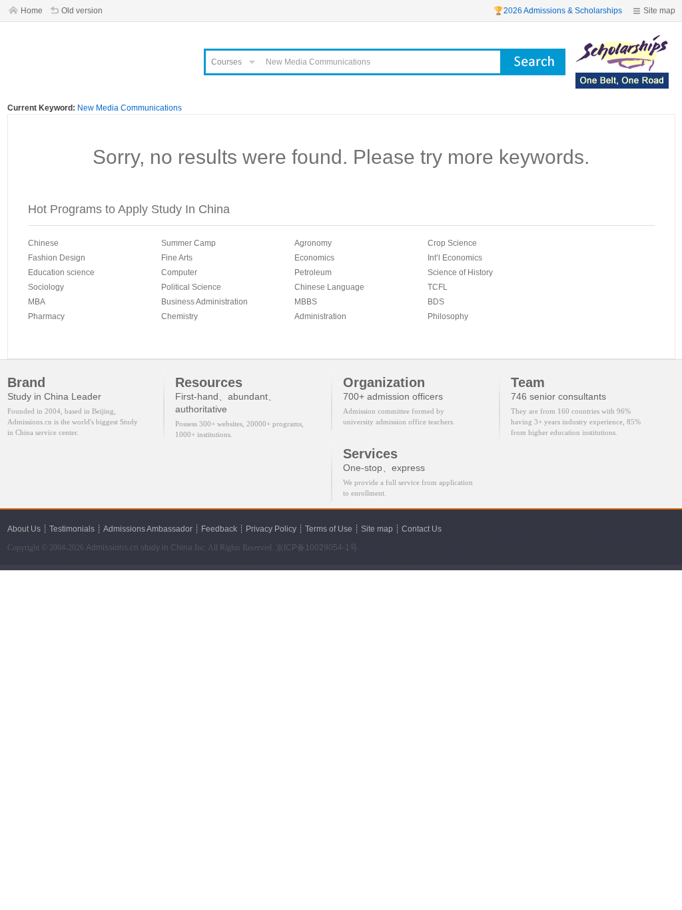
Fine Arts (176, 257)
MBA (36, 301)
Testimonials (72, 529)
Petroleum (313, 272)
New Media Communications (129, 108)
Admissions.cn (112, 547)
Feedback (219, 529)
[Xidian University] (622, 41)
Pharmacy (46, 316)
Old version (82, 10)
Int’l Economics (455, 257)
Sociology (46, 287)
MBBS (305, 301)
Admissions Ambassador (147, 529)
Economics (314, 257)
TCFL (438, 287)
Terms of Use (328, 529)
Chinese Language (329, 287)
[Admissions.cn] (97, 57)
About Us (24, 529)
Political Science (191, 287)
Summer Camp (188, 243)
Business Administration (204, 301)
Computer (179, 272)
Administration (320, 316)
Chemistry (179, 316)
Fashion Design (56, 257)
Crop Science (452, 243)
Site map (659, 10)
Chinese (43, 243)
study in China (166, 547)
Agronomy (313, 243)
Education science (61, 272)
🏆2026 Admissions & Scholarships (558, 10)
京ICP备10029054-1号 (317, 547)
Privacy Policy (271, 529)
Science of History (460, 272)
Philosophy (448, 316)
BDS (436, 301)
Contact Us (422, 529)
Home (32, 10)
